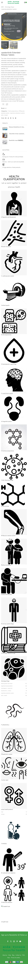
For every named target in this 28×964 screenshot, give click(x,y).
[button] (2, 2)
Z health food (4, 922)
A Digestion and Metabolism (8, 217)
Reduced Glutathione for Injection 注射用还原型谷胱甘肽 (17, 127)
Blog (13, 955)
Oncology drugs (9, 7)
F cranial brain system (7, 393)
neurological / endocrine (14, 688)
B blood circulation (6, 246)
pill (6, 108)
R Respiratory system (6, 754)
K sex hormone (5, 506)
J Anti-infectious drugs (7, 480)
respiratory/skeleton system (9, 9)
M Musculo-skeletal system (8, 535)
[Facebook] (8, 941)
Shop (9, 955)
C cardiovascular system (7, 276)
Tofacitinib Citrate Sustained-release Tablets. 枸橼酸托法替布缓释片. (17, 133)
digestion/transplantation (14, 686)
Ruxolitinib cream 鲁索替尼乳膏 (17, 140)
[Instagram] (14, 941)
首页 (2, 7)
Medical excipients (6, 565)
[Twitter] (11, 941)
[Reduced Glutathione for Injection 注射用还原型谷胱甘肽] (4, 128)
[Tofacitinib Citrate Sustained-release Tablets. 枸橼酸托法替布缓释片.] (4, 135)
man (14, 811)
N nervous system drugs (7, 624)
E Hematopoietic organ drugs (8, 364)
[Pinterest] (17, 941)
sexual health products (7, 809)
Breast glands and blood (14, 683)
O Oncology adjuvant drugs (8, 653)
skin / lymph (4, 115)
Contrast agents (5, 305)
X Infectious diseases (6, 902)
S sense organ (4, 780)
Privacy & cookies (15, 957)
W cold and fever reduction (8, 873)
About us (5, 955)
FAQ (23, 955)
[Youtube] (20, 941)
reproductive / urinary (14, 690)
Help (8, 957)
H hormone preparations (7, 451)
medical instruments (6, 594)
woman (14, 814)
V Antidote (4, 843)
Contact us (18, 955)
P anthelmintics (5, 725)
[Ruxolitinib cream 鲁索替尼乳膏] (4, 142)
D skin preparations (13, 111)
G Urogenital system (6, 421)
